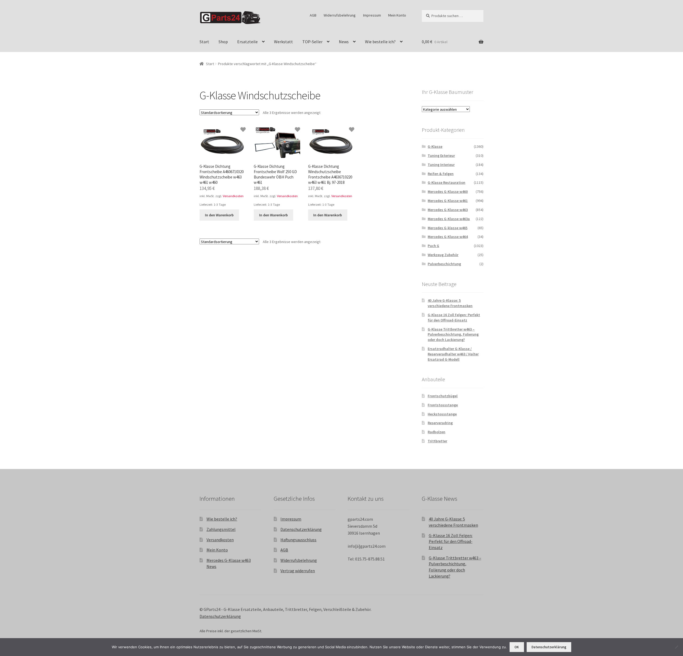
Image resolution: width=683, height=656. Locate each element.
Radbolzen (436, 432)
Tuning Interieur (441, 164)
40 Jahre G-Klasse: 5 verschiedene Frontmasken (450, 303)
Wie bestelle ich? (380, 41)
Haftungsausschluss (298, 539)
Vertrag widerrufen (297, 570)
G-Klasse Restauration (446, 182)
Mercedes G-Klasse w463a (449, 218)
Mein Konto (397, 15)
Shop (223, 41)
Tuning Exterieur (441, 155)
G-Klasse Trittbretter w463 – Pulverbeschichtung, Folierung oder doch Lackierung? (453, 334)
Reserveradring (440, 422)
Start (204, 41)
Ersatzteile (247, 41)
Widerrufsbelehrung (340, 15)
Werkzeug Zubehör (443, 254)
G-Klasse (435, 146)
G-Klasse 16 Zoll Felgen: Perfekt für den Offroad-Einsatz (454, 317)
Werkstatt (283, 41)
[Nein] (676, 647)
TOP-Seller (312, 41)
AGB (313, 15)
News (344, 41)
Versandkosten (233, 196)
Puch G (433, 245)
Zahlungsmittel (221, 529)
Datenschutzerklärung (301, 529)
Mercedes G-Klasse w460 (448, 191)
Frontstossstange (443, 405)
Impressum (372, 15)
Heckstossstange (442, 414)
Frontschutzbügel (443, 395)
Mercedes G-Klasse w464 (448, 236)
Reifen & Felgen (441, 173)
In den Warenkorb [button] (219, 215)
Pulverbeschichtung (444, 263)
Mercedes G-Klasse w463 (448, 209)
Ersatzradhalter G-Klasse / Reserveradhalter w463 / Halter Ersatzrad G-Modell (453, 354)
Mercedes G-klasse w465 (447, 227)
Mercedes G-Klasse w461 (448, 200)
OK (516, 647)
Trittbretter (437, 441)
